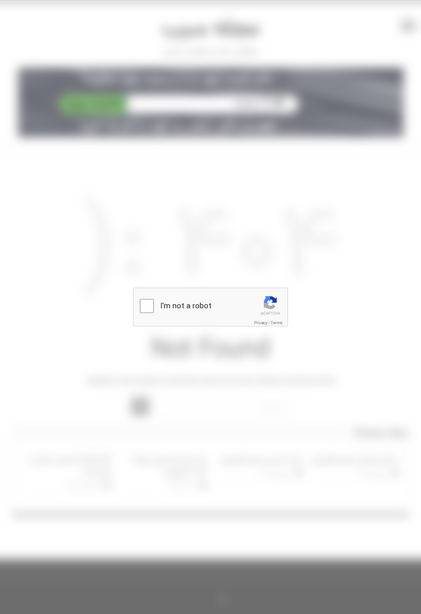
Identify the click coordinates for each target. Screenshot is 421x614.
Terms (276, 323)
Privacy (260, 323)
